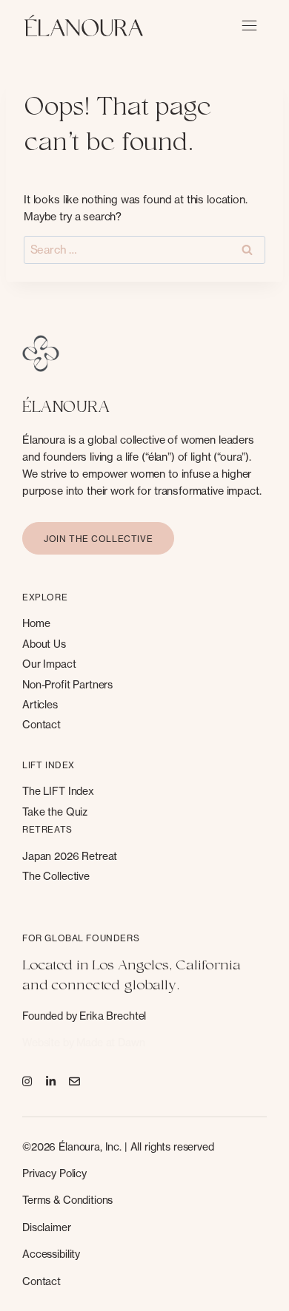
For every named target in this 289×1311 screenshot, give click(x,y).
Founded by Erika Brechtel (84, 1015)
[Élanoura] (83, 25)
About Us (44, 643)
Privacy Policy (54, 1173)
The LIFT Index (58, 791)
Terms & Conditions (67, 1199)
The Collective (56, 876)
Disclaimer (46, 1227)
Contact (41, 724)
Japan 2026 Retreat (69, 856)
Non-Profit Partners (67, 684)
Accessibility (51, 1253)
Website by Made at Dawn (83, 1042)
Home (36, 623)
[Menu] (249, 25)
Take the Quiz (54, 811)
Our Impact (49, 663)
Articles (40, 704)
